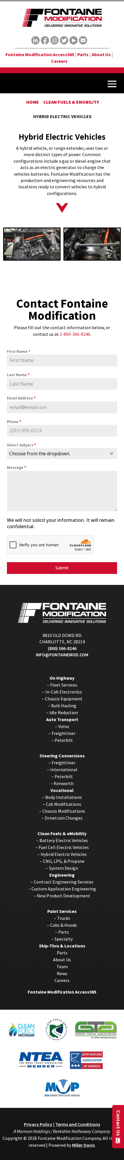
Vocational (62, 790)
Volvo (63, 726)
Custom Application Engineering (63, 889)
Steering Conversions (62, 756)
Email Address (21, 398)
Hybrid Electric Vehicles (64, 854)
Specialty (64, 939)
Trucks (63, 918)
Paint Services (62, 911)
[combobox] (62, 453)
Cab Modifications (63, 804)
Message (16, 467)
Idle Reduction (63, 712)
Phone (14, 421)
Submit (62, 567)
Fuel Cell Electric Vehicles (64, 847)
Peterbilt (64, 740)
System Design (63, 868)
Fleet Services (63, 685)
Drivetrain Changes (63, 818)
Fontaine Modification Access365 (39, 54)
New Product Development (63, 896)
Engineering (62, 875)
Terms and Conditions (77, 1124)
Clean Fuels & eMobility (62, 833)
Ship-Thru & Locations (62, 946)
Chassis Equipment (63, 699)
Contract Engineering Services (63, 882)
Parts (83, 54)
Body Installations (63, 797)
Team (62, 966)
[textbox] (56, 453)
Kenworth (64, 783)
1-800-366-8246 (75, 334)
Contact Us (118, 1123)
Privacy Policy (38, 1124)
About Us (101, 54)
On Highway (62, 678)
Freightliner (64, 733)
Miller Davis (83, 1145)
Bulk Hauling (63, 705)
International (63, 769)
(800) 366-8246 (62, 648)
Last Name (18, 374)
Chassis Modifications (63, 811)
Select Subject (21, 445)
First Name (18, 351)
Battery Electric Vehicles (64, 840)
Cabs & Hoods (63, 925)
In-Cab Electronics (63, 692)
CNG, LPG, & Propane (63, 861)
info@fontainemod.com (62, 654)
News (62, 973)
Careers (59, 61)
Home (32, 102)
